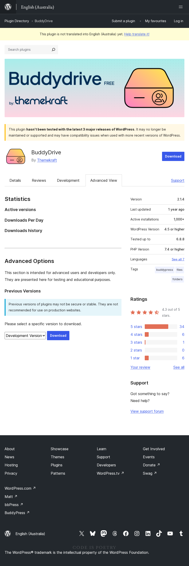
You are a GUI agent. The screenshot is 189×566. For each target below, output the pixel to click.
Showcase (59, 449)
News (9, 457)
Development (68, 180)
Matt (11, 496)
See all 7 (178, 259)
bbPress (14, 504)
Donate (151, 465)
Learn (101, 449)
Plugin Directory (17, 21)
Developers (106, 465)
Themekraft (47, 160)
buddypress (164, 269)
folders (178, 279)
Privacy (11, 473)
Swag (150, 473)
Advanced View (103, 180)
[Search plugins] (53, 49)
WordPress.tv (110, 473)
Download (173, 156)
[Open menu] (181, 7)
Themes (57, 457)
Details (15, 180)
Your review (140, 367)
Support (177, 180)
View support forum (147, 411)
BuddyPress (17, 512)
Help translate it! (136, 34)
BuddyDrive (46, 152)
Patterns (58, 473)
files (180, 269)
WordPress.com (20, 488)
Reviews (39, 180)
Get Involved (154, 449)
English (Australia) (30, 533)
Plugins (56, 465)
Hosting (11, 465)
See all (178, 367)
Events (149, 457)
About (10, 449)
